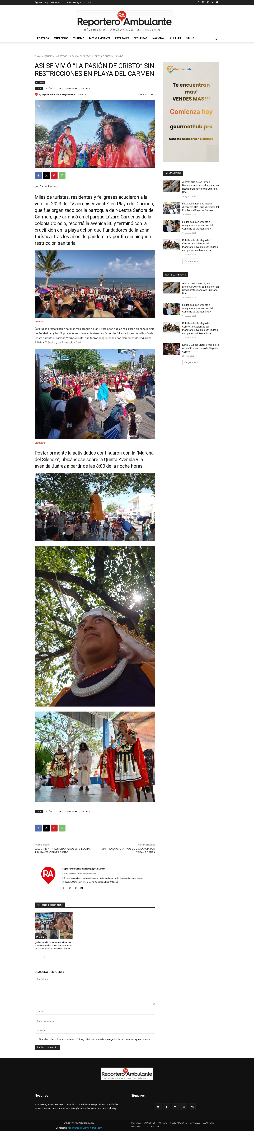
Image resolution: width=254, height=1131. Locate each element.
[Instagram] (203, 2)
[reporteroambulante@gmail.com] (37, 94)
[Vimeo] (212, 2)
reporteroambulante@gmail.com (58, 94)
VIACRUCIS (86, 88)
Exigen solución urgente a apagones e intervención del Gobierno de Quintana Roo (197, 225)
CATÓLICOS (50, 88)
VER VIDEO (40, 321)
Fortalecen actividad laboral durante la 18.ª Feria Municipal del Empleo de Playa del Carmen (200, 207)
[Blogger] (158, 1106)
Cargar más (190, 261)
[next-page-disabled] (42, 957)
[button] (215, 38)
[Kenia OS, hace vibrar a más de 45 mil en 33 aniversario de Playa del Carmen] (171, 349)
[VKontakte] (192, 1106)
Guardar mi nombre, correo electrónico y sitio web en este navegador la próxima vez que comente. (95, 1039)
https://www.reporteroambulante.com (79, 873)
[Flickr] (175, 1106)
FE (60, 88)
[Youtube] (217, 2)
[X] (208, 2)
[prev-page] (37, 957)
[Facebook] (198, 2)
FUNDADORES (71, 88)
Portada (39, 56)
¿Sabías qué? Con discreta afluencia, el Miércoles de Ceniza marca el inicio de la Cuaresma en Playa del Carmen (53, 945)
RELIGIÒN (49, 56)
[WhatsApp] (62, 175)
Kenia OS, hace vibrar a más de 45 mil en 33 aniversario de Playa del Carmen (200, 348)
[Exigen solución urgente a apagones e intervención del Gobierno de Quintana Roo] (171, 226)
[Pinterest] (54, 175)
